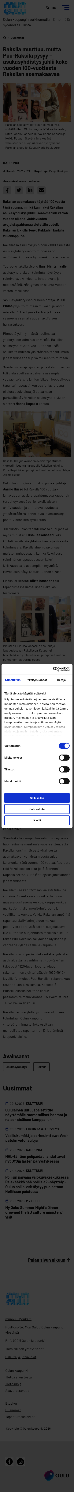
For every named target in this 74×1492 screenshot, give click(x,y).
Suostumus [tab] (12, 679)
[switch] (64, 757)
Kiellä (37, 820)
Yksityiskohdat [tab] (37, 679)
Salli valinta (37, 809)
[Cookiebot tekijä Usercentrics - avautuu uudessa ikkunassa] (53, 669)
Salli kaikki (37, 797)
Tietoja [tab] (61, 679)
